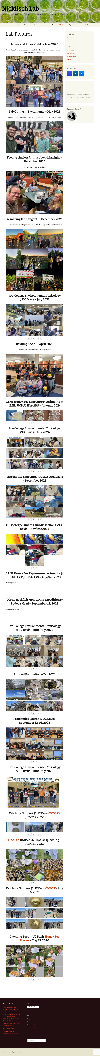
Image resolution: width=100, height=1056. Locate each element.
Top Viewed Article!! (9, 1028)
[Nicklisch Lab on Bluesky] (81, 73)
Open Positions (74, 25)
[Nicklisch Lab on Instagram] (69, 73)
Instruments (50, 25)
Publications (38, 25)
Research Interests (24, 25)
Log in (29, 1022)
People (12, 25)
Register (29, 1019)
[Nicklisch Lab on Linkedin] (75, 73)
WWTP (53, 813)
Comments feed (32, 1028)
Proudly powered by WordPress (11, 1052)
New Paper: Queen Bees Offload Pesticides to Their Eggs (11, 1009)
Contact (85, 25)
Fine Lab (13, 840)
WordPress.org (31, 1031)
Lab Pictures (61, 25)
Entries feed (31, 1025)
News (3, 25)
